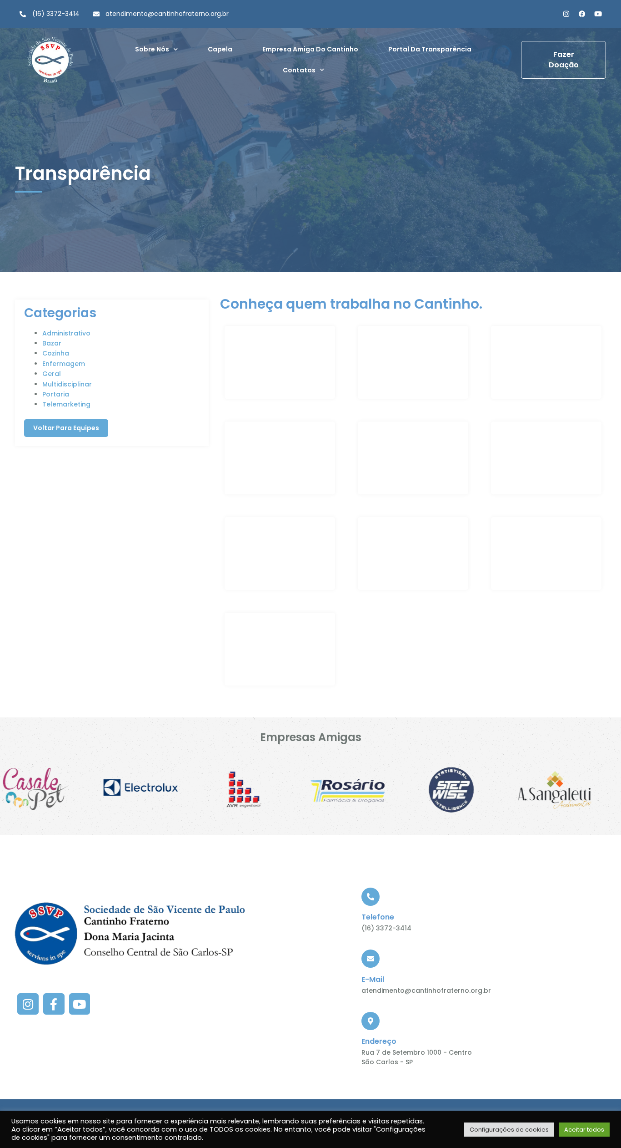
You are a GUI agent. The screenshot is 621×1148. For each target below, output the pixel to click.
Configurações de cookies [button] (509, 1129)
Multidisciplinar (67, 384)
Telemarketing (66, 404)
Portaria (55, 394)
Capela (220, 49)
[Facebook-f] (54, 1004)
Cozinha (55, 353)
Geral (51, 373)
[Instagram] (566, 13)
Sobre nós (152, 49)
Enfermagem (63, 363)
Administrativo (66, 333)
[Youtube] (598, 13)
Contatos (299, 70)
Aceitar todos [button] (584, 1129)
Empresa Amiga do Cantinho (310, 49)
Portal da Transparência (429, 49)
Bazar (51, 343)
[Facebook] (582, 13)
